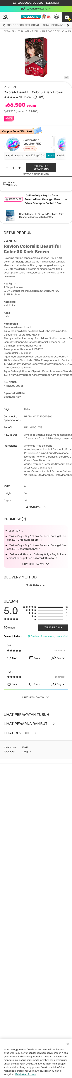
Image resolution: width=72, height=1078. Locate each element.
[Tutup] (68, 1044)
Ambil (51, 155)
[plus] (19, 167)
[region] (36, 1058)
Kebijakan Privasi (25, 1074)
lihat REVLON (17, 733)
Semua (7, 636)
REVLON (10, 87)
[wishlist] (34, 97)
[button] (67, 17)
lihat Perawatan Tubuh (27, 715)
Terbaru (18, 636)
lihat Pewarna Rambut (26, 724)
